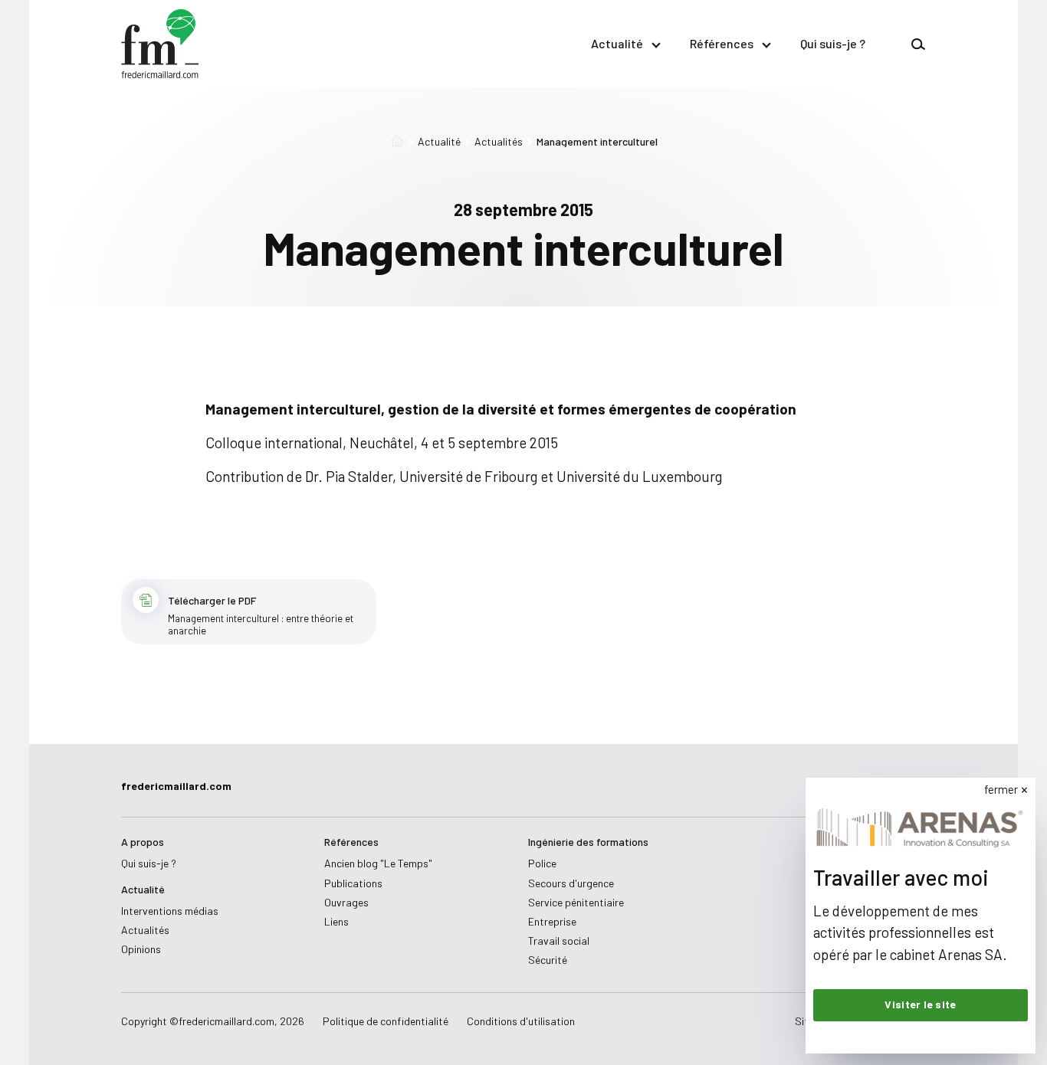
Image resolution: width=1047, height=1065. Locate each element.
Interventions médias (169, 910)
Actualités (498, 141)
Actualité (617, 43)
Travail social (558, 940)
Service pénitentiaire (576, 902)
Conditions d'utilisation (521, 1020)
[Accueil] (397, 141)
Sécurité (547, 959)
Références (721, 43)
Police (542, 863)
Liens (336, 921)
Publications (353, 883)
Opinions (141, 948)
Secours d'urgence (571, 883)
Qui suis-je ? (832, 43)
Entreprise (552, 921)
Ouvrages (346, 902)
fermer (1001, 789)
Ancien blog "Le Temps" (378, 863)
